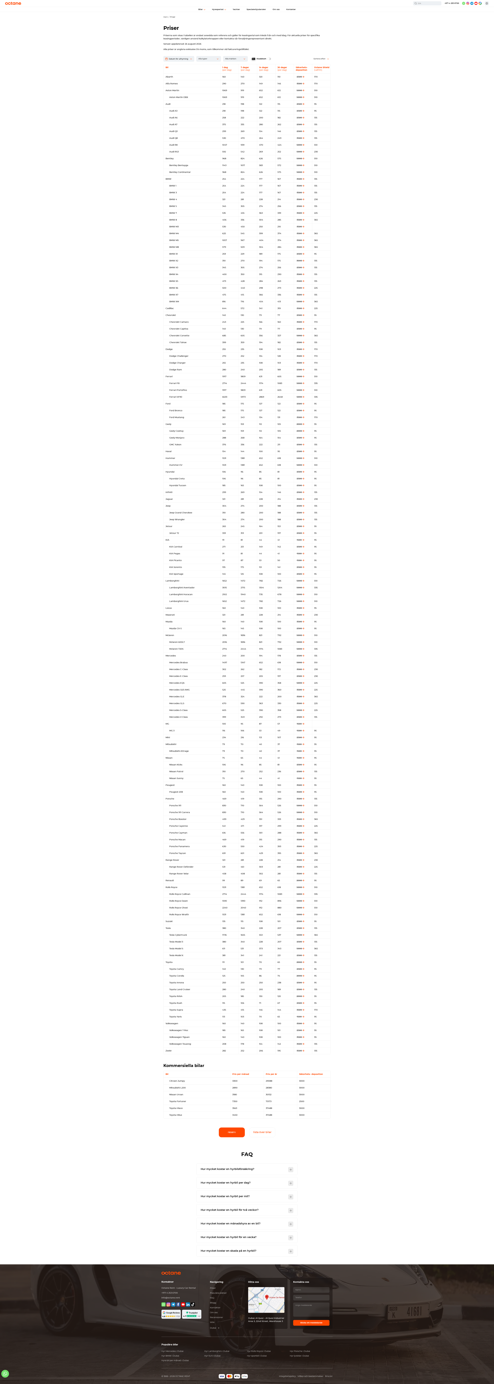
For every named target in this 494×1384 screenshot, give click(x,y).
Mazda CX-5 (175, 628)
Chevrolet (171, 315)
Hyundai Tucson (177, 485)
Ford (168, 404)
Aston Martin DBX (178, 97)
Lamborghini (172, 581)
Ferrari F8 (174, 383)
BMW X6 (173, 288)
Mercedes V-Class (178, 717)
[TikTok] (193, 1304)
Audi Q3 (173, 131)
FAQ (212, 1298)
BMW (168, 179)
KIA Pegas (174, 554)
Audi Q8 (173, 138)
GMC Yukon (175, 445)
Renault (170, 880)
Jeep (168, 506)
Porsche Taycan (177, 853)
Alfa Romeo (172, 84)
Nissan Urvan (176, 1095)
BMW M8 (174, 247)
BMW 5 (173, 206)
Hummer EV (175, 465)
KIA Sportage (176, 574)
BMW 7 (173, 213)
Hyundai (170, 472)
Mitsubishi (171, 744)
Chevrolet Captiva (178, 329)
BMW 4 (173, 199)
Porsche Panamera (179, 846)
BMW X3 (173, 268)
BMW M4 (174, 233)
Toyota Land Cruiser (179, 989)
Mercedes (171, 656)
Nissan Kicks (175, 765)
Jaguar (169, 499)
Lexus (169, 608)
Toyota (169, 962)
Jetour (169, 526)
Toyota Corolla (176, 976)
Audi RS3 (174, 152)
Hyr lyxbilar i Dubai (299, 1356)
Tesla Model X (176, 955)
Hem (165, 17)
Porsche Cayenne (178, 826)
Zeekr (169, 1051)
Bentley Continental (179, 172)
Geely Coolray (176, 431)
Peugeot (170, 785)
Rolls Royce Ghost (178, 908)
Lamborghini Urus (178, 601)
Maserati (170, 615)
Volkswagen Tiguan (179, 1037)
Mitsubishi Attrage (179, 751)
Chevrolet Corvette (179, 336)
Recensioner (216, 1317)
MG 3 (171, 731)
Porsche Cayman (178, 833)
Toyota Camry (176, 969)
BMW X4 (173, 274)
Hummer (170, 458)
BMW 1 (172, 186)
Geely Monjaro (176, 438)
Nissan (169, 758)
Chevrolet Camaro (179, 322)
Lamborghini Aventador (182, 588)
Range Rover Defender (181, 867)
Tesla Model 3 (176, 942)
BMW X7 (173, 295)
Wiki (212, 1322)
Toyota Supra (176, 1010)
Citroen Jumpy (177, 1081)
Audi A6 (173, 118)
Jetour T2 (174, 533)
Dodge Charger (177, 363)
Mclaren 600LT (177, 642)
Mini (168, 737)
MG (167, 724)
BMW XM (174, 302)
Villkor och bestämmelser (310, 1376)
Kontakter (215, 1308)
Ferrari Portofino (178, 390)
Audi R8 (173, 145)
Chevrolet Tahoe (178, 342)
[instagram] (467, 3)
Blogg (213, 1303)
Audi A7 (173, 124)
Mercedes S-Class (178, 710)
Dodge (169, 349)
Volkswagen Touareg (180, 1044)
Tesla (168, 928)
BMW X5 (173, 281)
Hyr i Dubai (172, 1351)
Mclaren (170, 635)
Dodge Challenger (178, 356)
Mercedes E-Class (178, 676)
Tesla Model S (176, 949)
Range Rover (172, 860)
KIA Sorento (175, 567)
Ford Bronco (175, 411)
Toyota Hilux (175, 1115)
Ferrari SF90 (175, 397)
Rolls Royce (171, 887)
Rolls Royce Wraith (179, 915)
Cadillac (170, 308)
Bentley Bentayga (178, 165)
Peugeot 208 (176, 792)
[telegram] (471, 3)
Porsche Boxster (178, 819)
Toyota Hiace (176, 1108)
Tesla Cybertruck (178, 935)
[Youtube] (183, 1304)
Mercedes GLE (176, 697)
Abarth (169, 77)
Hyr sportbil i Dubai (257, 1356)
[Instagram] (168, 1304)
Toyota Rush (175, 1003)
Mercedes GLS (176, 703)
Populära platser (218, 1293)
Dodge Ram (175, 370)
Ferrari (169, 376)
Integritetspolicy (287, 1376)
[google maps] (480, 3)
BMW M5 (174, 240)
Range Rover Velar (179, 874)
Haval (168, 451)
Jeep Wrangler (177, 520)
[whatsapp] (463, 3)
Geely (168, 424)
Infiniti (169, 492)
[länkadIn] (188, 1304)
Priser (213, 1288)
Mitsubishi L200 (177, 1088)
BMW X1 (173, 254)
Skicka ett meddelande (311, 1323)
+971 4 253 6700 (451, 3)
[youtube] (476, 3)
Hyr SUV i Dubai (212, 1356)
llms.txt (329, 1376)
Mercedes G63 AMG (179, 690)
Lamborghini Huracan (181, 594)
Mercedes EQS (176, 683)
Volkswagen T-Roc (178, 1030)
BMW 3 (173, 193)
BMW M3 (174, 227)
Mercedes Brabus (178, 663)
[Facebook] (178, 1304)
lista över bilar (262, 1132)
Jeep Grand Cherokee (180, 513)
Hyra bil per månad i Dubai (175, 1360)
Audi (168, 104)
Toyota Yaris (175, 1017)
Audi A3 (173, 111)
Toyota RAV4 (175, 996)
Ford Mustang (176, 417)
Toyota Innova (176, 983)
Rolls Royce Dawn (178, 901)
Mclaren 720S (176, 649)
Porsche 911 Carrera (179, 812)
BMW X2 (173, 261)
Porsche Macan (177, 840)
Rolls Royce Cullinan (179, 894)
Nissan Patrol (176, 772)
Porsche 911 (175, 806)
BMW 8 (173, 220)
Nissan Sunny (176, 778)
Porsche (170, 799)
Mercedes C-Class (178, 669)
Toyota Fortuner (177, 1101)
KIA (167, 540)
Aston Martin (172, 90)
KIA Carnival (175, 547)
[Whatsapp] (163, 1304)
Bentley (170, 159)
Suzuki (169, 921)
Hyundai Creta (177, 479)
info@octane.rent (170, 1298)
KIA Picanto (175, 560)
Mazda (169, 622)
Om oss (214, 1313)
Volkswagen (172, 1024)
